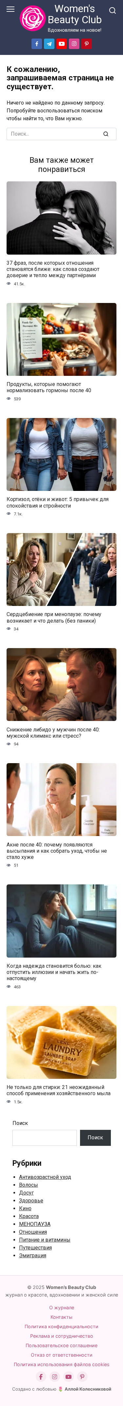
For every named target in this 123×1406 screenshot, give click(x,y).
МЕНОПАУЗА (35, 1224)
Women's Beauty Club (75, 14)
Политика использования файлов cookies (62, 1364)
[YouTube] (68, 1376)
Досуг (26, 1193)
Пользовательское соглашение (61, 1345)
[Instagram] (55, 1376)
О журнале (61, 1307)
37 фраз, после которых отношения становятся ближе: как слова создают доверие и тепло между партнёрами (53, 269)
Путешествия (35, 1248)
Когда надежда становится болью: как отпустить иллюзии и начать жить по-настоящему (54, 972)
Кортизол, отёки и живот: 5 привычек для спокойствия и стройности (58, 502)
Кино (25, 1208)
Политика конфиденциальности (61, 1326)
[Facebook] (41, 1376)
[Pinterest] (82, 1376)
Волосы (28, 1185)
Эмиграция (32, 1255)
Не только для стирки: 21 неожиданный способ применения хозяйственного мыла (59, 1090)
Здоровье (31, 1200)
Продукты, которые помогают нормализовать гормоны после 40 (49, 387)
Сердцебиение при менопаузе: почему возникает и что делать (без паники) (54, 617)
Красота (29, 1216)
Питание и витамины (45, 1240)
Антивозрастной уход (45, 1177)
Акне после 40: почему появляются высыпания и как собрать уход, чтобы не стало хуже (57, 850)
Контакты (61, 1317)
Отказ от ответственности (61, 1355)
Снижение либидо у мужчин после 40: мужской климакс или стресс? (53, 732)
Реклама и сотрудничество (61, 1336)
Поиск (20, 1123)
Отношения (33, 1232)
